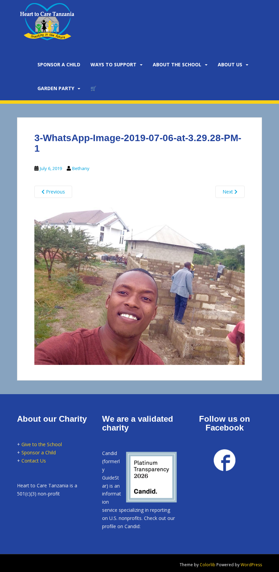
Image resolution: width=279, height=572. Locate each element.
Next (228, 191)
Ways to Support (113, 64)
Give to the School (41, 444)
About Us (230, 64)
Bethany (80, 168)
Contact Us (33, 460)
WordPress (251, 565)
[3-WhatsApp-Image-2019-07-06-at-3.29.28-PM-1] (139, 285)
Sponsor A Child (58, 64)
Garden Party (55, 88)
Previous (55, 191)
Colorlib (207, 565)
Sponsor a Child (38, 452)
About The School (177, 64)
